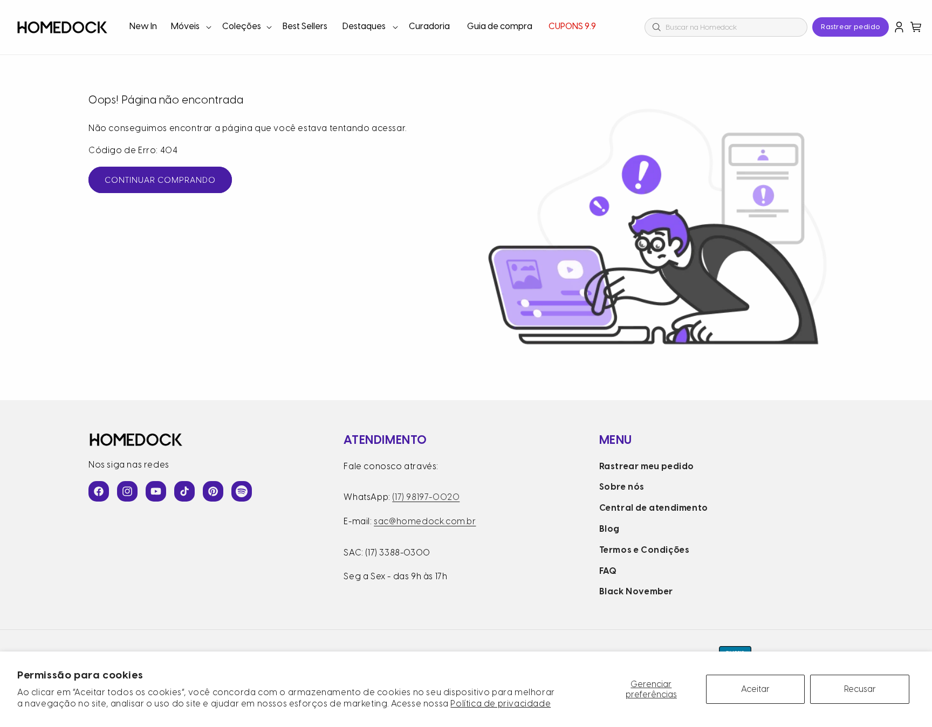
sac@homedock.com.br (425, 521)
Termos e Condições (644, 550)
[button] (190, 27)
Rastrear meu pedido (646, 466)
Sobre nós (622, 487)
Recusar (860, 689)
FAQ (608, 571)
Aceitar (755, 689)
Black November (636, 591)
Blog (609, 529)
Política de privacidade (500, 703)
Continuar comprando (160, 180)
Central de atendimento (653, 508)
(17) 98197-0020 (426, 497)
